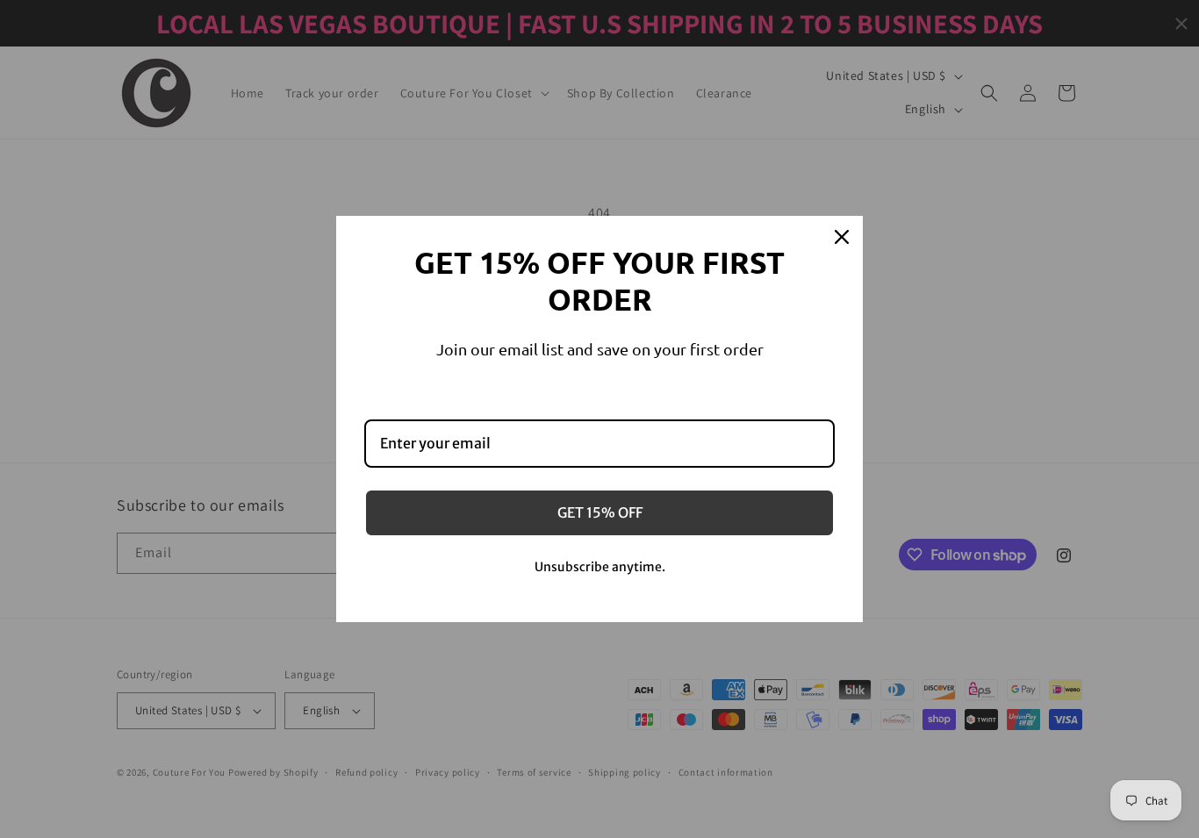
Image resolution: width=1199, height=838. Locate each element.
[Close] (842, 237)
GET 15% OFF (600, 512)
